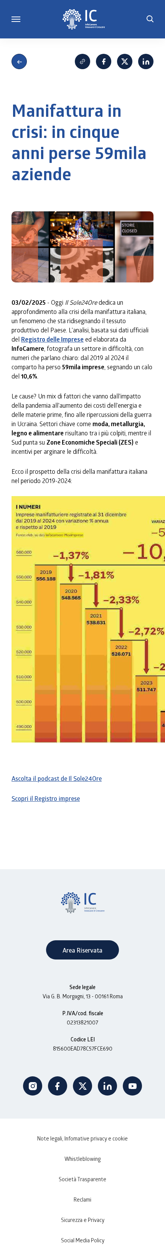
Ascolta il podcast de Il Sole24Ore (57, 778)
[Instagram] (32, 1086)
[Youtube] (132, 1086)
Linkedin (145, 61)
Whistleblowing (82, 1158)
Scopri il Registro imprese (46, 798)
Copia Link (82, 61)
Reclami (82, 1199)
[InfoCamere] (84, 19)
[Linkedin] (107, 1086)
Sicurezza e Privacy (82, 1219)
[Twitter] (82, 1086)
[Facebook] (57, 1086)
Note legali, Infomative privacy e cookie (82, 1138)
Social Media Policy (82, 1240)
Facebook (103, 61)
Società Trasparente (82, 1179)
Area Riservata (82, 950)
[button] (150, 19)
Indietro (19, 61)
